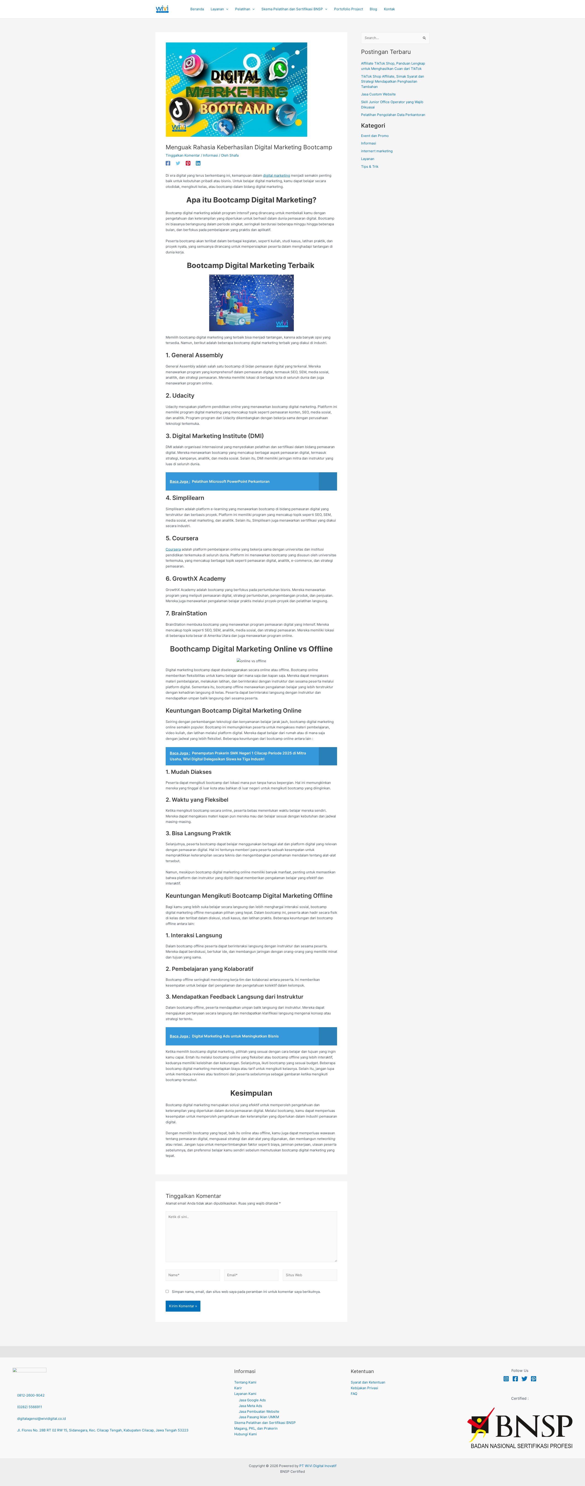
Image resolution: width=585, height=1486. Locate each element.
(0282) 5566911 (29, 1407)
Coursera (173, 549)
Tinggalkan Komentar (183, 155)
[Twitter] (178, 163)
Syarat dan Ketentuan (368, 1382)
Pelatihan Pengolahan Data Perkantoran (393, 115)
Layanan (367, 159)
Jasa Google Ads (252, 1400)
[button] (226, 9)
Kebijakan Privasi (364, 1388)
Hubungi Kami (245, 1434)
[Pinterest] (188, 163)
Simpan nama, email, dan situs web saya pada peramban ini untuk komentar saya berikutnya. (246, 1291)
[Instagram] (506, 1379)
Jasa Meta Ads (250, 1406)
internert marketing (377, 151)
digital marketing (276, 175)
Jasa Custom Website (378, 94)
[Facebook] (168, 163)
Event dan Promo (375, 136)
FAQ (354, 1393)
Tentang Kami (245, 1382)
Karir (238, 1388)
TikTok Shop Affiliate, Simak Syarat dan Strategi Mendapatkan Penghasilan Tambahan (392, 81)
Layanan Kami (245, 1393)
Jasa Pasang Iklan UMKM (259, 1417)
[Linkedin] (198, 163)
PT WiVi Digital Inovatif (317, 1466)
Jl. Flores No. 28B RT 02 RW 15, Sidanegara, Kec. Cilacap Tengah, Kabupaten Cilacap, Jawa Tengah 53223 (103, 1430)
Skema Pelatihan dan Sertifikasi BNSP (265, 1422)
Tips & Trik (369, 166)
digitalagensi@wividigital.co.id (41, 1418)
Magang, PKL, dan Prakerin (256, 1428)
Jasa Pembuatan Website (259, 1411)
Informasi (210, 155)
